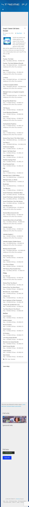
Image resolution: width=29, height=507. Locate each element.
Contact (18, 502)
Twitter (15, 8)
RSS (19, 8)
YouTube (17, 8)
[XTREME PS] (14, 3)
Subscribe (7, 457)
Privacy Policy (23, 502)
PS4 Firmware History (22, 501)
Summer (13, 359)
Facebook (9, 8)
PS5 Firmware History (7, 502)
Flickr (13, 8)
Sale (9, 359)
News (4, 34)
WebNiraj (18, 498)
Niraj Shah (19, 33)
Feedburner (11, 8)
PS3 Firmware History (13, 501)
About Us (14, 502)
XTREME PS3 (8, 454)
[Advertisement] (14, 18)
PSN (6, 359)
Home (4, 501)
